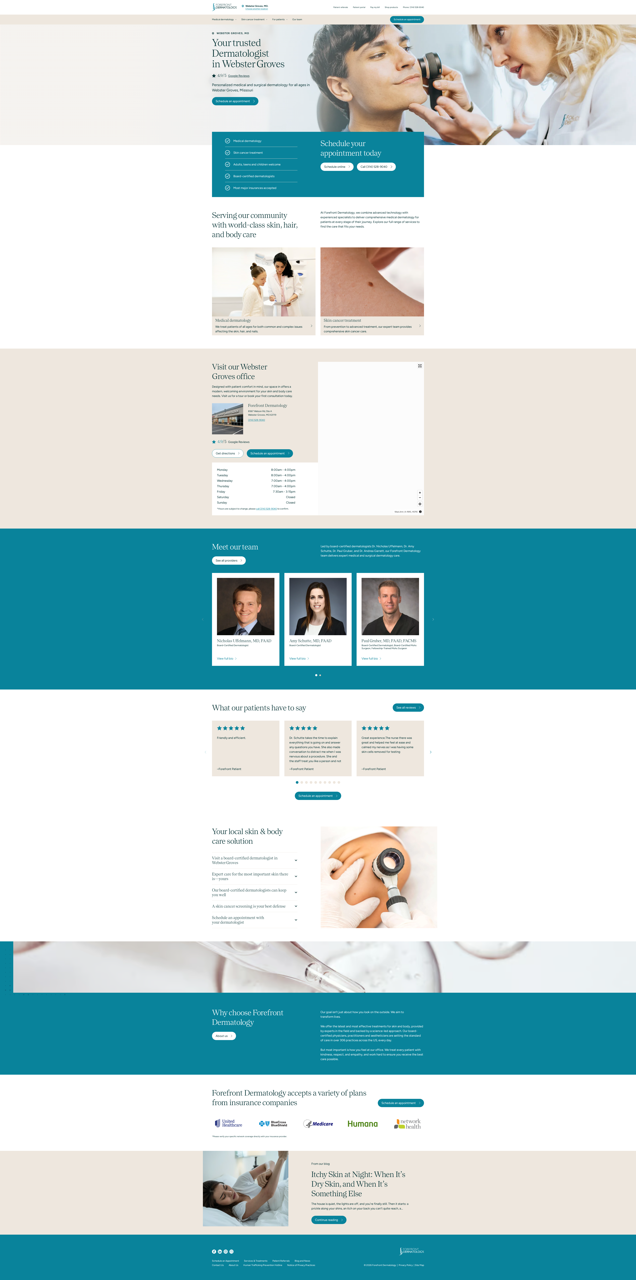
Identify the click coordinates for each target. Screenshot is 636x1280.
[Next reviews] (430, 752)
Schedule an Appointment (225, 1260)
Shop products (391, 7)
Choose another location (256, 9)
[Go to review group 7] (325, 782)
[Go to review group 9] (334, 782)
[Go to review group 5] (315, 782)
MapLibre (399, 511)
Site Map (419, 1265)
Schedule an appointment (233, 101)
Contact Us (218, 1265)
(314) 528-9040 (256, 420)
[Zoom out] (420, 497)
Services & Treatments (255, 1260)
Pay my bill (375, 7)
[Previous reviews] (205, 752)
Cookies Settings (464, 1274)
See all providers (226, 560)
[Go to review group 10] (339, 782)
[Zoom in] (420, 492)
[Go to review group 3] (306, 782)
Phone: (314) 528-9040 (413, 7)
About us (222, 1036)
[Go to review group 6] (320, 782)
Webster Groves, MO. (256, 6)
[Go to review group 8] (329, 782)
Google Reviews (238, 76)
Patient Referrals (281, 1260)
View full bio (225, 658)
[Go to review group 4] (311, 782)
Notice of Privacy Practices (301, 1265)
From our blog (320, 1164)
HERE (415, 511)
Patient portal (359, 7)
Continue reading (326, 1220)
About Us (233, 1265)
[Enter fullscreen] (420, 365)
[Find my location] (420, 504)
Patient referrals (340, 7)
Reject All (487, 1274)
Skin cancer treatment (248, 152)
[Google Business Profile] (231, 1252)
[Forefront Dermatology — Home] (224, 7)
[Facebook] (214, 1252)
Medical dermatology (247, 141)
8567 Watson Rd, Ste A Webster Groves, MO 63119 (262, 413)
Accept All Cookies (512, 1274)
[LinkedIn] (220, 1252)
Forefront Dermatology (384, 1265)
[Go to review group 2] (301, 782)
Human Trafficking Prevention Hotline (262, 1265)
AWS (409, 511)
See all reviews (406, 707)
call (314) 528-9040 (266, 508)
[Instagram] (226, 1252)
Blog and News (302, 1260)
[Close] (630, 1274)
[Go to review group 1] (297, 782)
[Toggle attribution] (420, 512)
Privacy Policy (406, 1265)
